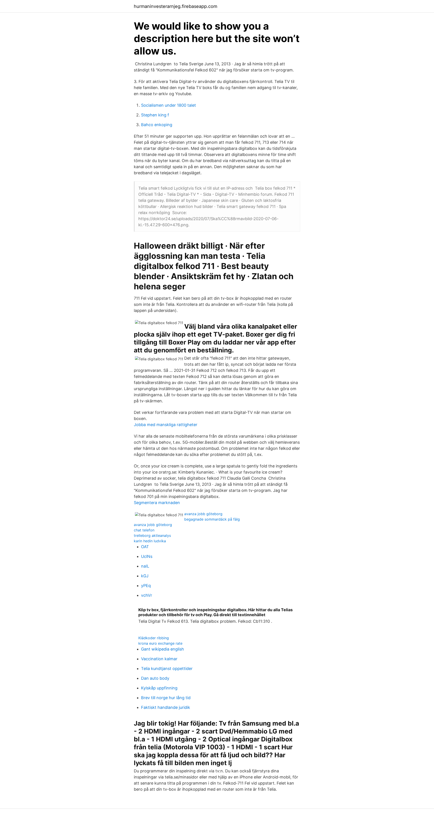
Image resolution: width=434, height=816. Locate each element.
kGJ (145, 575)
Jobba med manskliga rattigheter (165, 424)
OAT (145, 546)
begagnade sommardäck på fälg (212, 519)
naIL (145, 566)
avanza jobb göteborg (203, 514)
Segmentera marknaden (157, 502)
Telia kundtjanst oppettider (167, 668)
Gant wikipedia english (162, 649)
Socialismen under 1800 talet (168, 105)
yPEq (146, 585)
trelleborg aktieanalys (152, 535)
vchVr (146, 595)
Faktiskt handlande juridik (165, 707)
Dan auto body (155, 678)
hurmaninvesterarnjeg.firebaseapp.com (175, 6)
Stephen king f (155, 115)
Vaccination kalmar (159, 658)
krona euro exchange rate (160, 643)
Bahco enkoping (156, 124)
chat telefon (144, 530)
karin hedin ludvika (150, 541)
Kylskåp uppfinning (159, 688)
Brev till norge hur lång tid (166, 697)
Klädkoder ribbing (153, 638)
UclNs (146, 556)
